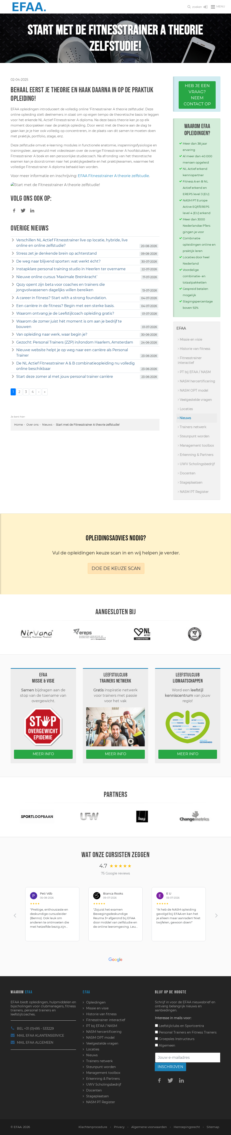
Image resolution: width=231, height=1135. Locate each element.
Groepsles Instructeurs (176, 1039)
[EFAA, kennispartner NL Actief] (142, 634)
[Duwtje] (142, 816)
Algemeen (166, 1045)
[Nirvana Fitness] (37, 634)
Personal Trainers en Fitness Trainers (187, 1032)
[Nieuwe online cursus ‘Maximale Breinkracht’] (13, 277)
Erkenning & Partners (196, 455)
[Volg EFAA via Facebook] (159, 1080)
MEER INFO (43, 754)
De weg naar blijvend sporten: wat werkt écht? (58, 261)
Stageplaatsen (190, 482)
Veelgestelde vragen (195, 400)
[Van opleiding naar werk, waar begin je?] (13, 334)
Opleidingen (96, 1002)
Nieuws (47, 424)
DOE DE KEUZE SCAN (116, 568)
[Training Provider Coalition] (194, 634)
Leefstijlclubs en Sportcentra (181, 1026)
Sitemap (213, 1127)
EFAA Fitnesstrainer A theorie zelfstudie (113, 176)
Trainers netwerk (192, 427)
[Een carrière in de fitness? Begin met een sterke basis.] (13, 306)
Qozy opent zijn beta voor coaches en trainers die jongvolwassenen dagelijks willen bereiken (60, 287)
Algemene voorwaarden (149, 1127)
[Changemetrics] (194, 816)
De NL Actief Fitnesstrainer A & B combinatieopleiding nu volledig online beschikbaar (75, 366)
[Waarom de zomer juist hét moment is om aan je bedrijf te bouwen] (13, 321)
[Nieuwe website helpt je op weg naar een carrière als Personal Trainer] (13, 350)
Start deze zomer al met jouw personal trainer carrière (64, 376)
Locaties (186, 409)
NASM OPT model (193, 390)
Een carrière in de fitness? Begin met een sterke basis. (65, 306)
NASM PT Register (194, 492)
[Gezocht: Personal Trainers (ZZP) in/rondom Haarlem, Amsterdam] (13, 342)
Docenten (187, 473)
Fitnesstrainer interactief (190, 360)
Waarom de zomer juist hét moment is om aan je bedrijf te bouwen (69, 324)
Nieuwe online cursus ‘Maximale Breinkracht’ (56, 277)
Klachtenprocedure (93, 1127)
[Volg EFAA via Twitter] (170, 1080)
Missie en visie (190, 339)
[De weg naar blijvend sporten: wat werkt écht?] (13, 261)
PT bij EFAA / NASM (195, 372)
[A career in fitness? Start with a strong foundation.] (13, 298)
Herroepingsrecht (187, 1127)
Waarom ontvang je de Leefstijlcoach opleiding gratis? (65, 313)
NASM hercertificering (197, 381)
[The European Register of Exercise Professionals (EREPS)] (89, 634)
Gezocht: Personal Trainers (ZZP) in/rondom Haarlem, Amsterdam (74, 342)
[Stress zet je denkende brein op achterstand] (13, 253)
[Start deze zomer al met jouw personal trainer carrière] (13, 376)
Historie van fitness (194, 349)
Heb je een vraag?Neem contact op (197, 94)
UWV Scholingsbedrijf (197, 464)
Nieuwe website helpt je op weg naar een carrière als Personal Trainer (72, 353)
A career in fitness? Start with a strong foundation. (61, 298)
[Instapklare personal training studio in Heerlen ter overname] (13, 269)
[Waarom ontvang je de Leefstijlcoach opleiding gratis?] (13, 313)
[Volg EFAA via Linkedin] (181, 1080)
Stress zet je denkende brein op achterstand (56, 253)
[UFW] (89, 816)
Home (18, 424)
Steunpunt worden (194, 436)
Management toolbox (196, 445)
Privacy (119, 1127)
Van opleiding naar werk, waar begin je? (51, 334)
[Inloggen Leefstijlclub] (205, 7)
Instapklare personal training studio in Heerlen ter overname (71, 269)
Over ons (32, 424)
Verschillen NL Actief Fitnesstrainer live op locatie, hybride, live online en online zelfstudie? (72, 243)
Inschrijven (170, 1067)
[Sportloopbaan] (36, 816)
